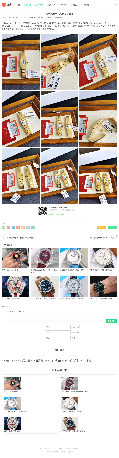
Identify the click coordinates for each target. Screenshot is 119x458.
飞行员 (81, 361)
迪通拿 (50, 360)
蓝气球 (40, 360)
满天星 (26, 360)
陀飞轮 (73, 360)
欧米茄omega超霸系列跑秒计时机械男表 (44, 271)
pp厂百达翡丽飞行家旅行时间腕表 (43, 298)
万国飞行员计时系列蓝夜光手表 (101, 298)
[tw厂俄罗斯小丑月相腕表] (12, 423)
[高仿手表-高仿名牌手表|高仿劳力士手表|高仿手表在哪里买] (7, 4)
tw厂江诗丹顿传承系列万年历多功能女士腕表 (18, 237)
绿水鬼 (33, 361)
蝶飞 (46, 361)
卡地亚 (32, 17)
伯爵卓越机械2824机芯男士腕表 (72, 298)
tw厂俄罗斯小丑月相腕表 (11, 298)
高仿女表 (39, 4)
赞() (113, 227)
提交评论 (111, 321)
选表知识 (75, 4)
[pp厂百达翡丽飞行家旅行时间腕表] (69, 423)
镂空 (58, 360)
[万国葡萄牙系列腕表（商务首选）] (69, 403)
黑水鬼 (87, 360)
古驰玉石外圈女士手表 (10, 270)
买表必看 (63, 4)
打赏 (101, 227)
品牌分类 (51, 4)
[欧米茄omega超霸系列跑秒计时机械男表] (69, 383)
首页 (18, 4)
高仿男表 (27, 4)
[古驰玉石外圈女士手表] (12, 383)
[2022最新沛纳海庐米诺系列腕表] (12, 403)
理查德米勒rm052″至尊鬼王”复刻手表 (103, 237)
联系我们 (87, 4)
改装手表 (18, 361)
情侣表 (12, 360)
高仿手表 (54, 452)
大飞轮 (6, 360)
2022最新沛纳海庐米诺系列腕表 (72, 270)
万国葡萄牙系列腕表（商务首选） (102, 270)
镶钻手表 (64, 361)
